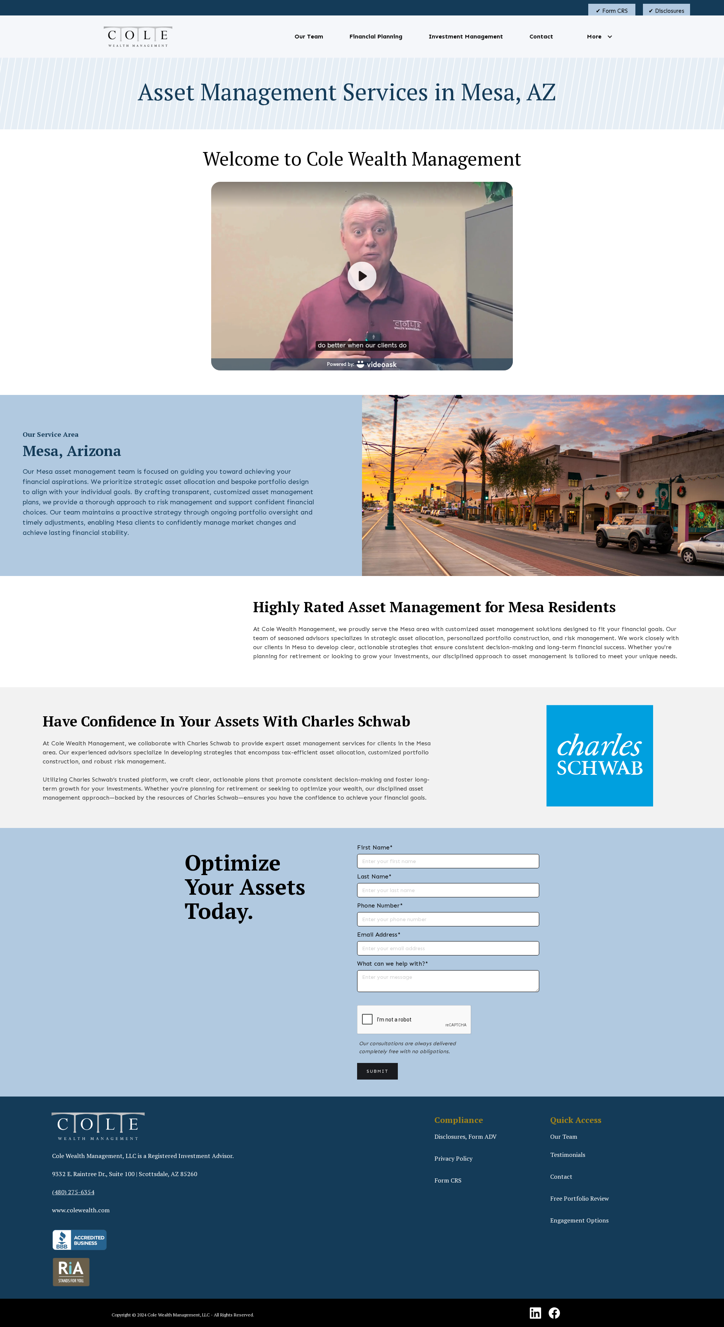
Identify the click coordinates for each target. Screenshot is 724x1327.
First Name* (375, 847)
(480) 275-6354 (73, 1192)
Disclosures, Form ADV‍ (465, 1136)
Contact (541, 36)
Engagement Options (579, 1220)
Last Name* (374, 876)
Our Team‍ (563, 1136)
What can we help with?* (392, 963)
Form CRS (448, 1180)
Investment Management (466, 36)
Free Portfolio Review (579, 1198)
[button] (594, 36)
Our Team (309, 36)
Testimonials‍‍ (567, 1154)
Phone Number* (380, 905)
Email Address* (378, 934)
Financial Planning (376, 36)
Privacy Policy (453, 1158)
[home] (138, 36)
